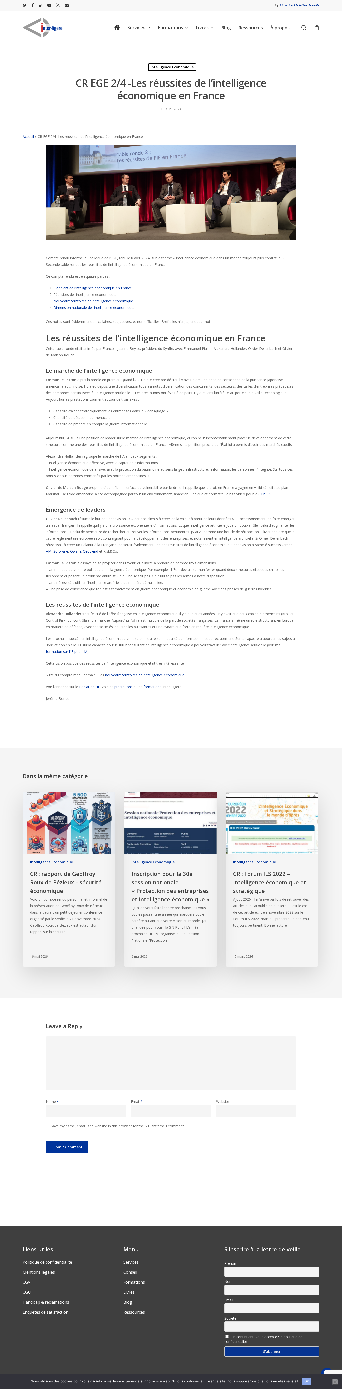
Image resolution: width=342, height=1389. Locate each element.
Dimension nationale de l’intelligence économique (93, 307)
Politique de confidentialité (47, 1262)
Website (222, 1101)
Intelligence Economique (172, 67)
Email (137, 1101)
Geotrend (90, 551)
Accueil (28, 136)
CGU (27, 1292)
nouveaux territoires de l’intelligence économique (144, 675)
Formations (134, 1282)
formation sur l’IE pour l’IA (66, 651)
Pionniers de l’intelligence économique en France (92, 288)
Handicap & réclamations (46, 1302)
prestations (123, 686)
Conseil (130, 1272)
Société (230, 1318)
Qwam (75, 551)
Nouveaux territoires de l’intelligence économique (93, 301)
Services (131, 1262)
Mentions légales (39, 1272)
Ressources (134, 1312)
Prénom (230, 1263)
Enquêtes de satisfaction (45, 1312)
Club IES (264, 494)
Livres (129, 1292)
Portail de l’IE (89, 686)
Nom (228, 1281)
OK (306, 1381)
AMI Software (57, 551)
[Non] (335, 1382)
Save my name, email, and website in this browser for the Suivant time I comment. (118, 1126)
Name (52, 1101)
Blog (127, 1302)
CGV (26, 1282)
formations (152, 686)
